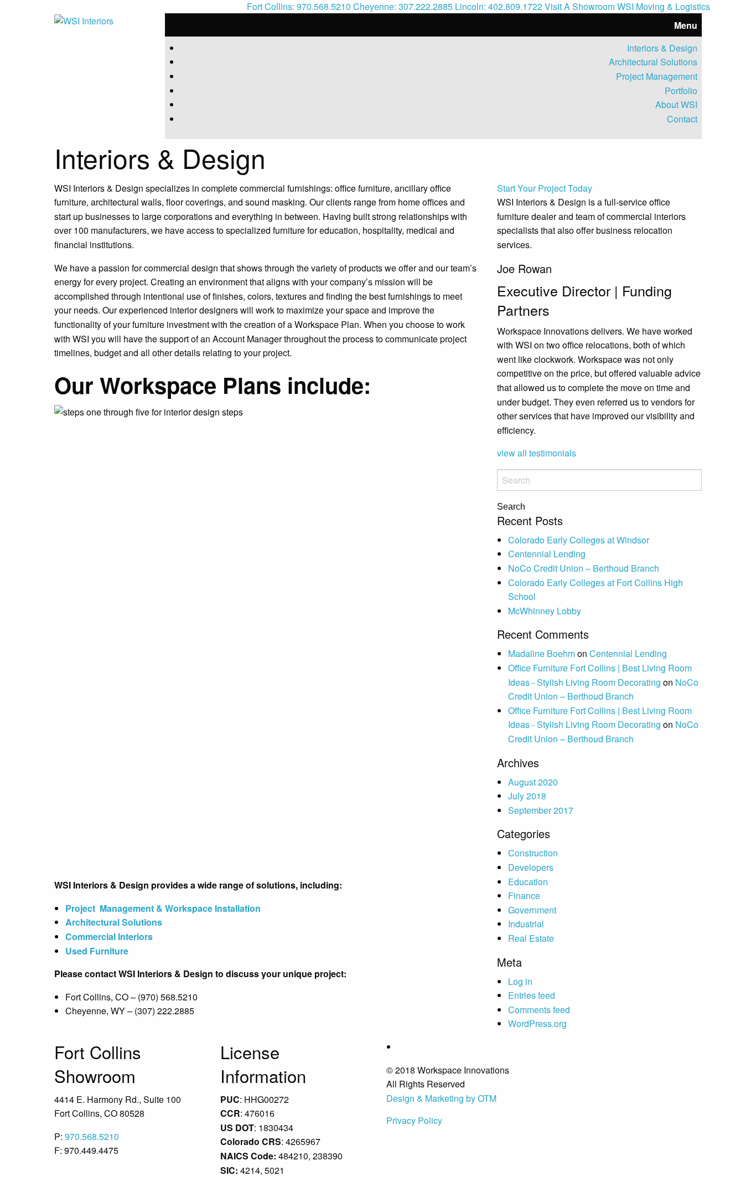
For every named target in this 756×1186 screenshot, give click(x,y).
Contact (682, 118)
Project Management (656, 76)
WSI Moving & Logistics (663, 6)
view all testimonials (536, 452)
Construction (533, 852)
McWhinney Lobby (544, 610)
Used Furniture (98, 950)
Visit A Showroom (580, 6)
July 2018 (527, 795)
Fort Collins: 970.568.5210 (299, 6)
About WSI (676, 104)
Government (532, 909)
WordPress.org (537, 1023)
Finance (524, 895)
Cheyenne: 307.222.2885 (403, 6)
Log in (520, 981)
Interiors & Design (662, 48)
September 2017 (540, 810)
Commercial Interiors (109, 936)
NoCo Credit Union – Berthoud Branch (583, 568)
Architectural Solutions (653, 61)
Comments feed (539, 1009)
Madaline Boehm (541, 653)
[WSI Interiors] (83, 19)
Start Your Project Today (544, 188)
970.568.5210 (92, 1136)
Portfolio (681, 90)
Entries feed (531, 995)
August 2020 (533, 782)
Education (528, 881)
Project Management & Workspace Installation (164, 908)
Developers (530, 867)
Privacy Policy (414, 1120)
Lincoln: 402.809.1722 (498, 6)
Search (511, 506)
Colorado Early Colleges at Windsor (578, 539)
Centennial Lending (547, 553)
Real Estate (531, 938)
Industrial (526, 923)
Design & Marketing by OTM (441, 1098)
